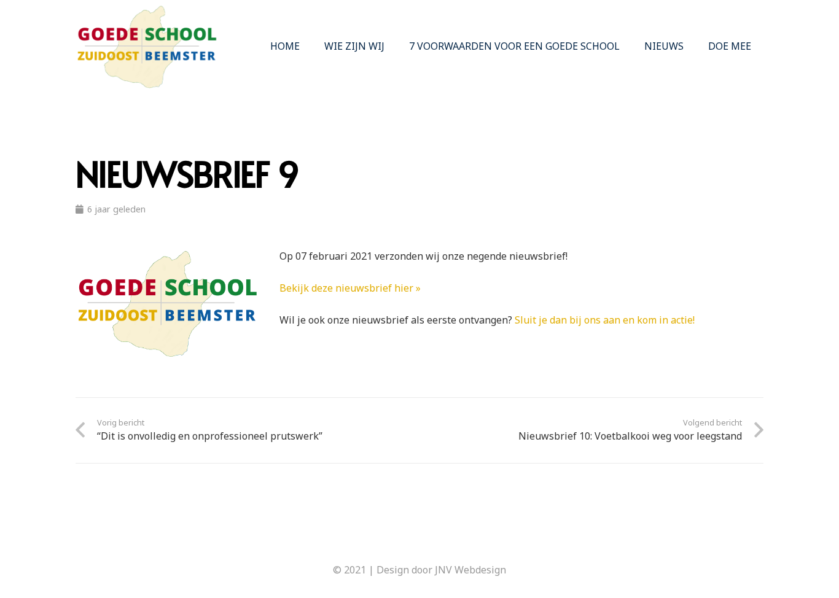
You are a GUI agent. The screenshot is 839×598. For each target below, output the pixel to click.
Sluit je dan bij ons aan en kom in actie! (605, 320)
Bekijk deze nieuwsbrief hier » (350, 288)
